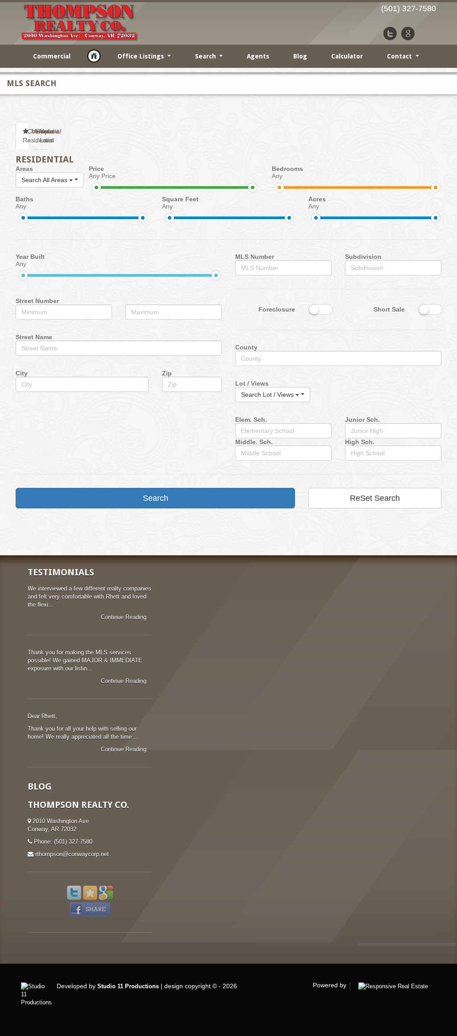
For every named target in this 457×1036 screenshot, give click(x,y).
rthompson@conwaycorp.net (72, 854)
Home (94, 56)
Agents (258, 56)
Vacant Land (43, 136)
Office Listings (141, 56)
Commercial (52, 56)
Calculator (347, 56)
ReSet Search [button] (375, 498)
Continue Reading (124, 617)
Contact (400, 56)
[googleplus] (408, 33)
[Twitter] (390, 33)
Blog (300, 56)
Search (206, 56)
